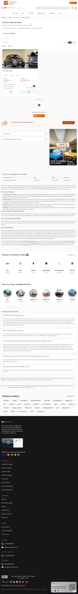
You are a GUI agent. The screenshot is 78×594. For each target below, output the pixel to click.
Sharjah (14, 400)
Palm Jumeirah (65, 407)
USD (74, 42)
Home (5, 17)
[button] (2, 8)
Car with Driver (6, 482)
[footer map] (5, 576)
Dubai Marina (23, 400)
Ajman (55, 404)
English (3, 589)
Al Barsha (11, 404)
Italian (39, 589)
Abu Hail (37, 407)
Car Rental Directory (7, 486)
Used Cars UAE (6, 471)
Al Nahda (5, 407)
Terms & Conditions (7, 530)
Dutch (16, 589)
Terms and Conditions (32, 385)
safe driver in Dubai (35, 243)
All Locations (70, 396)
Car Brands (16, 17)
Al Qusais (71, 404)
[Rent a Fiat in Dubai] (13, 59)
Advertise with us (7, 514)
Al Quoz (63, 404)
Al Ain (31, 411)
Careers (4, 506)
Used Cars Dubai (6, 468)
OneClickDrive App (13, 2)
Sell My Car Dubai (7, 475)
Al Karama (26, 404)
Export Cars (5, 479)
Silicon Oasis (28, 407)
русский (21, 589)
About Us (4, 499)
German (44, 589)
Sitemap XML (5, 510)
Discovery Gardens (16, 407)
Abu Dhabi (6, 400)
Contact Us (5, 517)
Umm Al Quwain (22, 411)
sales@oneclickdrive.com (11, 567)
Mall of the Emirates (35, 400)
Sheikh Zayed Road (47, 407)
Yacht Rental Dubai (7, 490)
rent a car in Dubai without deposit (27, 241)
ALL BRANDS (70, 255)
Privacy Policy (44, 385)
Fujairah (12, 411)
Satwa (5, 411)
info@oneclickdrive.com (10, 547)
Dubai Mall (46, 400)
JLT (4, 404)
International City (57, 400)
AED (70, 42)
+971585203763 (9, 564)
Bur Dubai (35, 404)
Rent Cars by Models (9, 33)
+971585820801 (9, 543)
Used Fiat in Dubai (26, 244)
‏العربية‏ (7, 589)
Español (30, 589)
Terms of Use (5, 534)
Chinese (35, 589)
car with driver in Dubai (68, 241)
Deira (19, 404)
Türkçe (25, 589)
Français (12, 589)
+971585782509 (9, 555)
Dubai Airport (40, 411)
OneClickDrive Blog (7, 464)
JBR (57, 407)
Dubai (10, 17)
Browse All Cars (40, 115)
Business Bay (68, 400)
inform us (16, 380)
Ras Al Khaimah (46, 404)
